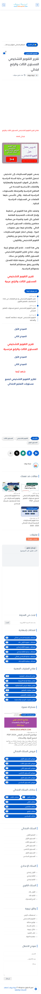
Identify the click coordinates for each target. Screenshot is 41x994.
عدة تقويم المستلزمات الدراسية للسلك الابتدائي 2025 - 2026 (30, 523)
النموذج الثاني (20, 336)
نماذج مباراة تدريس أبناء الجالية (20, 685)
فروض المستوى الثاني (20, 768)
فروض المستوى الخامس (20, 773)
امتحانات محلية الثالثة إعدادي (20, 652)
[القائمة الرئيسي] (37, 5)
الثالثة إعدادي (31, 876)
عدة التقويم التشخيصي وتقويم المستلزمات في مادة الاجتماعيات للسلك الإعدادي (11, 500)
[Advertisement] (20, 27)
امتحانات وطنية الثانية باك (20, 661)
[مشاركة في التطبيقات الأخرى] (10, 453)
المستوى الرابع (33, 442)
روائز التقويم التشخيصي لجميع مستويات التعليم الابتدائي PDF (31, 498)
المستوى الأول (30, 838)
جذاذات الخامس (20, 807)
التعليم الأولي (31, 835)
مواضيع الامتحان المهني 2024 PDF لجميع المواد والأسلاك (22, 736)
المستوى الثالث (8, 438)
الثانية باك (32, 895)
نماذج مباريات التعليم (20, 690)
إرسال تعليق (30, 548)
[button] (29, 453)
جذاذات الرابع (20, 811)
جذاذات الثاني (20, 802)
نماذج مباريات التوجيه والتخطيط (20, 700)
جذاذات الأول (29, 797)
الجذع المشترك (31, 899)
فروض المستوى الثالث (20, 763)
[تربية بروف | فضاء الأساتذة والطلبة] (20, 5)
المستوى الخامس (30, 849)
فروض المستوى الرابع (20, 778)
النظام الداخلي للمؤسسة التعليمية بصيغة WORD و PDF (14, 45)
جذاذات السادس (20, 816)
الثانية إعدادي (31, 879)
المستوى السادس (29, 856)
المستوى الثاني (31, 845)
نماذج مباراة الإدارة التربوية (20, 681)
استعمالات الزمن (30, 915)
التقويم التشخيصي (31, 53)
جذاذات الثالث (12, 797)
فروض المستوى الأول (20, 759)
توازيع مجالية (31, 922)
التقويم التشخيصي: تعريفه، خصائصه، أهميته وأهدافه (21, 319)
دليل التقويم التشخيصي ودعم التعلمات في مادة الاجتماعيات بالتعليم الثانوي (19, 300)
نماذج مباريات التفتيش (20, 695)
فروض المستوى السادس (20, 782)
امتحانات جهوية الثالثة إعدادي (20, 647)
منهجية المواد (31, 936)
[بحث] (3, 5)
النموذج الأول (20, 329)
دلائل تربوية (31, 929)
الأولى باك (32, 892)
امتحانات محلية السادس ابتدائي (20, 656)
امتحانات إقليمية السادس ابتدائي (20, 637)
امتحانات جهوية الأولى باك (20, 642)
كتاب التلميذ (31, 933)
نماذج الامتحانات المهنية (20, 676)
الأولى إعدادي (31, 872)
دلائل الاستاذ (31, 926)
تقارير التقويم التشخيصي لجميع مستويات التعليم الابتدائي (19, 309)
